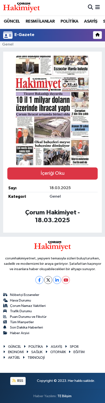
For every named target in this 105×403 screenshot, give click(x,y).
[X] (48, 280)
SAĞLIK (36, 352)
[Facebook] (39, 280)
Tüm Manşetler (22, 322)
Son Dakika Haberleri (26, 327)
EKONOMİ (16, 352)
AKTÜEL (14, 357)
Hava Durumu (20, 300)
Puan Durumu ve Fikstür (28, 317)
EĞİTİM (79, 352)
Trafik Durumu (21, 311)
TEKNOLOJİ (36, 357)
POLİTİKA (69, 21)
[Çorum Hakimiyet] (21, 7)
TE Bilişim (64, 396)
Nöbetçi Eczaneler (24, 295)
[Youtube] (66, 280)
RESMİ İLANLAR (40, 21)
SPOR (74, 346)
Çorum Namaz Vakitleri (28, 306)
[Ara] (90, 8)
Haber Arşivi (19, 333)
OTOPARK (58, 352)
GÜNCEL (12, 21)
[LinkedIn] (57, 280)
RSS (20, 381)
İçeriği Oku (52, 173)
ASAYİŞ (90, 21)
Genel (7, 44)
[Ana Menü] (97, 8)
